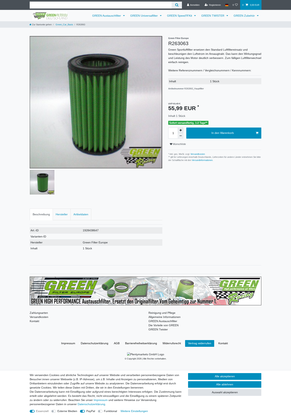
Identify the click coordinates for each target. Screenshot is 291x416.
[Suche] (177, 5)
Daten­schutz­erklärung (94, 343)
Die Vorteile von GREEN (163, 325)
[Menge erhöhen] (180, 130)
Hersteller (62, 214)
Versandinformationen (202, 160)
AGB (117, 343)
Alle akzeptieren (225, 376)
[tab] (41, 214)
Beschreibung (41, 214)
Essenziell (42, 411)
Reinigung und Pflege (161, 312)
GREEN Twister (158, 329)
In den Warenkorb (222, 132)
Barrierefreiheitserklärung (141, 343)
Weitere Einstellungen (134, 411)
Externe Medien (67, 411)
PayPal (90, 411)
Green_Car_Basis (64, 24)
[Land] (226, 5)
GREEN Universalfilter (144, 15)
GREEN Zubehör (245, 15)
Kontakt (34, 321)
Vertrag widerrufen (199, 343)
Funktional (110, 411)
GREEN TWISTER (213, 15)
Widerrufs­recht (172, 343)
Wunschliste (179, 144)
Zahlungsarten (39, 312)
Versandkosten (197, 154)
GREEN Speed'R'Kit (180, 15)
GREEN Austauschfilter (107, 15)
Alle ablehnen (224, 384)
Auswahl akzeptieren (225, 392)
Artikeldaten (80, 214)
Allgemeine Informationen (164, 317)
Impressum (68, 343)
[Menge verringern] (180, 136)
